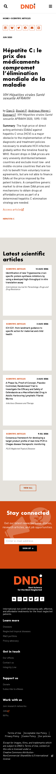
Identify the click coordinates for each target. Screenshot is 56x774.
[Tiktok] (36, 599)
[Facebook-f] (42, 599)
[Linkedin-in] (14, 599)
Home (6, 18)
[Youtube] (25, 599)
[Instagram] (20, 599)
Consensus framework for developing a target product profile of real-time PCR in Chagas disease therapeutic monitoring (26, 441)
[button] (5, 27)
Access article (12, 209)
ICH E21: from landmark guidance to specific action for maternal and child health (24, 331)
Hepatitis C (8, 219)
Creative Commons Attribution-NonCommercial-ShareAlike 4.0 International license (25, 755)
